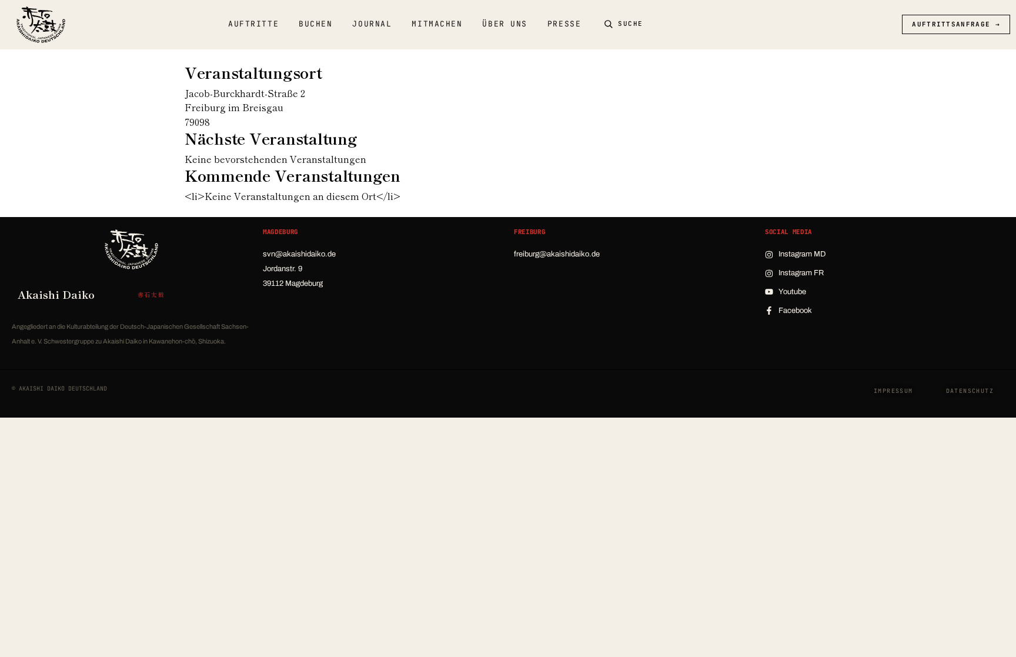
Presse (564, 24)
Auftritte (253, 24)
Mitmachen (437, 24)
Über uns (504, 24)
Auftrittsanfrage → (956, 24)
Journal (372, 24)
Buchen (315, 24)
